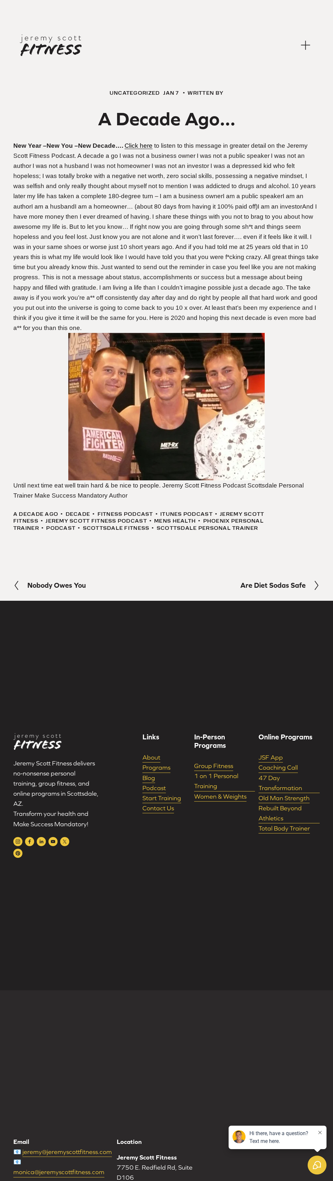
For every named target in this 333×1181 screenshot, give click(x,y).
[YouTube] (53, 841)
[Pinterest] (17, 853)
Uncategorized (135, 93)
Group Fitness (213, 765)
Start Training (161, 798)
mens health (175, 521)
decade (78, 514)
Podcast (154, 787)
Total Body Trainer (284, 828)
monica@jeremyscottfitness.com (58, 1171)
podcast (60, 528)
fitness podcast (125, 514)
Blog (148, 777)
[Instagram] (17, 841)
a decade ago (35, 514)
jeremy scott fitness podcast (96, 521)
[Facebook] (29, 841)
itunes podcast (186, 514)
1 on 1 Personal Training (216, 781)
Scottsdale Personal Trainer (207, 528)
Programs (156, 767)
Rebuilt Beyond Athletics (280, 813)
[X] (64, 841)
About (151, 757)
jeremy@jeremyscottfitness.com (67, 1151)
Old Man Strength (284, 798)
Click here (139, 145)
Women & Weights (220, 796)
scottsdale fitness (116, 528)
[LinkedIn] (41, 841)
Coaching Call (278, 767)
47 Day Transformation (280, 782)
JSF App (271, 757)
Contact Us (158, 808)
